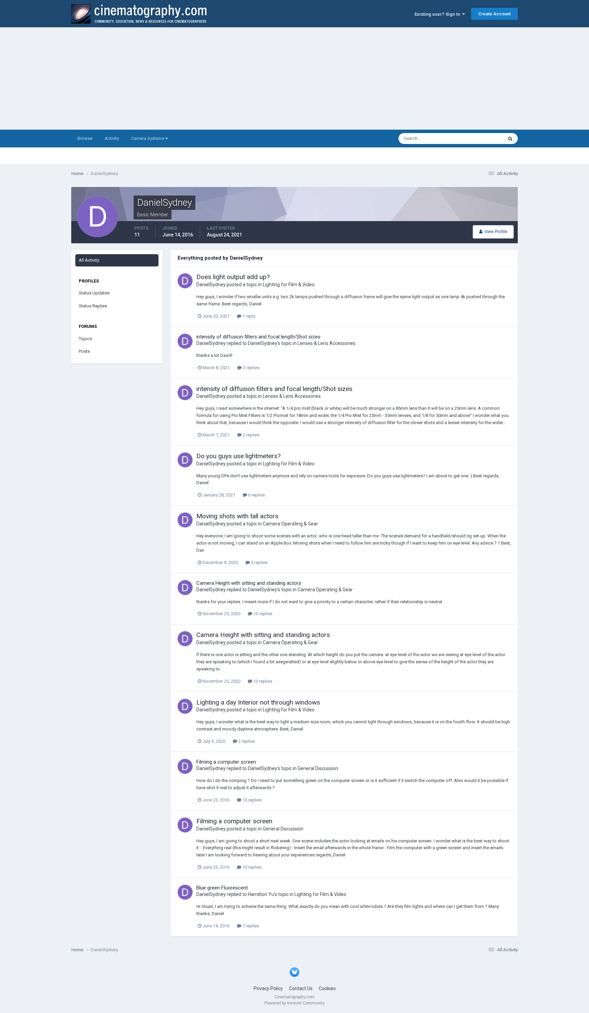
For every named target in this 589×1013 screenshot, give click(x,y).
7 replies (250, 925)
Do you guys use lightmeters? (238, 456)
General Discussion (318, 768)
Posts (84, 351)
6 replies (256, 494)
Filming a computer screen (226, 762)
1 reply (248, 316)
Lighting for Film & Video (289, 284)
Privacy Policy (268, 988)
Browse (84, 138)
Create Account (494, 13)
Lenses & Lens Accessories (327, 343)
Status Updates (479, 138)
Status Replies (93, 305)
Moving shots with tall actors (237, 516)
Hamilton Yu (261, 894)
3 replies (259, 562)
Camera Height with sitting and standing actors (248, 583)
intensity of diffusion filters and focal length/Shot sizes (258, 337)
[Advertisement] (294, 78)
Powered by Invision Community (294, 1003)
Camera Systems (148, 138)
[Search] (510, 138)
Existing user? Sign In (438, 14)
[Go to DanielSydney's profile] (185, 280)
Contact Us (301, 988)
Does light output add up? (233, 277)
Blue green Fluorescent (222, 888)
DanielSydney (211, 284)
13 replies (262, 613)
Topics (85, 338)
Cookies (327, 988)
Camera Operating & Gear (290, 523)
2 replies (250, 367)
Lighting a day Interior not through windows (258, 702)
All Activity (89, 260)
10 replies (251, 799)
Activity (112, 138)
